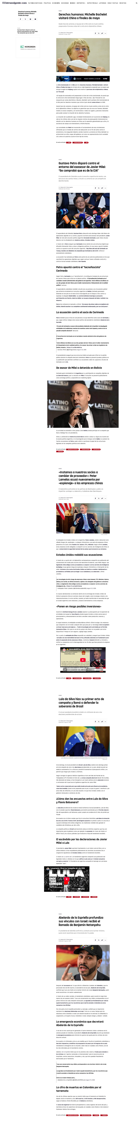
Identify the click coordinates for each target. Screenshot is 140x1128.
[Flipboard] (30, 19)
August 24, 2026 (81, 350)
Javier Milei (60, 451)
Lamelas (104, 545)
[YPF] (83, 79)
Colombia (100, 985)
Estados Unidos (77, 678)
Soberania (94, 897)
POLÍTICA (47, 3)
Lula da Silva (85, 897)
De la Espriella (66, 1052)
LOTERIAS (102, 3)
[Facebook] (20, 19)
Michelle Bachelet (97, 85)
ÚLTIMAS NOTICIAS (35, 3)
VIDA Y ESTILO (113, 3)
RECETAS (123, 3)
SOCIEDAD (65, 3)
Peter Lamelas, (89, 540)
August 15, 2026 (90, 1080)
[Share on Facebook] (95, 33)
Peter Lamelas (88, 678)
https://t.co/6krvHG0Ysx (74, 347)
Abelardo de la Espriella (73, 449)
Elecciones (77, 897)
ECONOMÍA (56, 3)
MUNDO (73, 3)
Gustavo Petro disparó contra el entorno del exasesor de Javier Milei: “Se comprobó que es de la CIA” (27, 31)
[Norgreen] (28, 47)
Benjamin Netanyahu (86, 1115)
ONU (73, 85)
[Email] (35, 19)
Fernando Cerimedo (86, 449)
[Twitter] (25, 19)
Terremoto (104, 1115)
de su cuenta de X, (67, 857)
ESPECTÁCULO (92, 3)
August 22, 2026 (91, 588)
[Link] (102, 33)
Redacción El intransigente (67, 32)
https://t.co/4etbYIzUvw (74, 586)
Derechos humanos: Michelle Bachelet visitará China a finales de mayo (27, 13)
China (58, 87)
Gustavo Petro (78, 233)
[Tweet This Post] (98, 33)
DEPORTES (81, 3)
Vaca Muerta (97, 678)
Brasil (80, 765)
